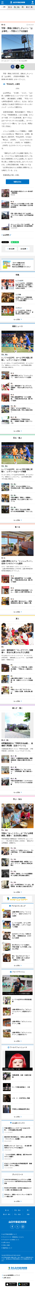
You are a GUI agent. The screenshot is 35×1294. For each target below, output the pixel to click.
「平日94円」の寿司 (12, 84)
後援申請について (7, 1248)
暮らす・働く (29, 7)
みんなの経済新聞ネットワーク (17, 1268)
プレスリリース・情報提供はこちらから (13, 1237)
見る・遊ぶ (17, 7)
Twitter (17, 1227)
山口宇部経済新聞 (17, 2)
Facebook (12, 1227)
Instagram (23, 1227)
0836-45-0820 (7, 79)
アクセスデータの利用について (11, 1239)
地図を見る (17, 182)
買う (23, 7)
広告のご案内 (6, 1245)
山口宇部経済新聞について (10, 1234)
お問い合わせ (6, 1242)
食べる (10, 7)
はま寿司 (6, 235)
